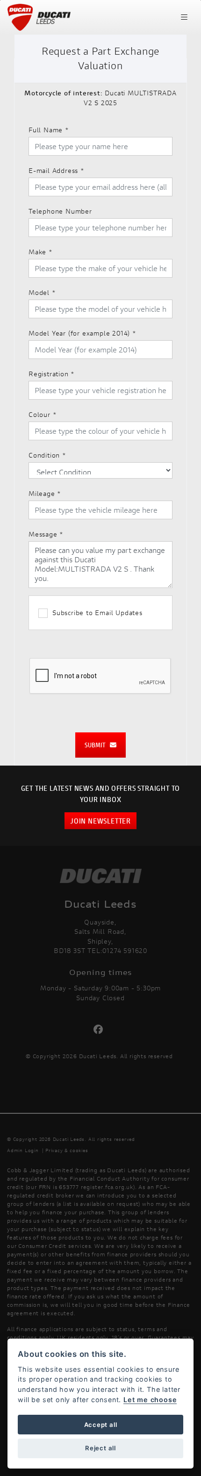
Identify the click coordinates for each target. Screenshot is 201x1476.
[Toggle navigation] (184, 17)
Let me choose (150, 1400)
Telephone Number (60, 211)
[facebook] (100, 1029)
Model (42, 292)
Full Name (49, 129)
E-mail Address (57, 170)
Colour (43, 414)
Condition (47, 455)
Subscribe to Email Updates (97, 612)
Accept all (100, 1424)
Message (46, 534)
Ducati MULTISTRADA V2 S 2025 (100, 97)
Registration (52, 373)
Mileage (45, 493)
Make (41, 251)
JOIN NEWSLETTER (100, 820)
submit (97, 744)
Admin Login (23, 1150)
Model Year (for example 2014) (82, 333)
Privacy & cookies (66, 1150)
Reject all (100, 1448)
